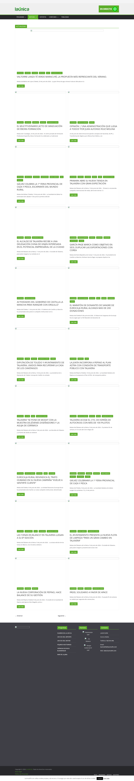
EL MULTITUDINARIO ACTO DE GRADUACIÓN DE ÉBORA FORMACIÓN (39, 127)
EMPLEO (94, 177)
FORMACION (35, 122)
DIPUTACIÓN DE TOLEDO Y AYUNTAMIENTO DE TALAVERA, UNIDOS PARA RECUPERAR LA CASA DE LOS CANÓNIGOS (40, 365)
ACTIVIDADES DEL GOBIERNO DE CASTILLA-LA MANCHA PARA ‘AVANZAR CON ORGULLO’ (40, 303)
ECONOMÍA (34, 73)
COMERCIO (80, 177)
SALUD (48, 73)
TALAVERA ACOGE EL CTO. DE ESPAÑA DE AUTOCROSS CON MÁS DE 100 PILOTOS (90, 421)
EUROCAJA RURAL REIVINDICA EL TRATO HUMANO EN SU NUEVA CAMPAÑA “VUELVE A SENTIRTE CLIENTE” (40, 480)
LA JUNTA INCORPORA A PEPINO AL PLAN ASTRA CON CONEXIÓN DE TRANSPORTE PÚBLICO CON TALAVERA (90, 365)
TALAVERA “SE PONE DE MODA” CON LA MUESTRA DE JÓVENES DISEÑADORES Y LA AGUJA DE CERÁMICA (38, 422)
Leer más (106, 778)
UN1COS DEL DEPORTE (64, 637)
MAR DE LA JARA (62, 654)
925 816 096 (110, 641)
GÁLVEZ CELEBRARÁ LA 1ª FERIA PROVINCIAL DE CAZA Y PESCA (92, 482)
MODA (100, 177)
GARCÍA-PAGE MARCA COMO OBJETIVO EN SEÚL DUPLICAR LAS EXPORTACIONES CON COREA (91, 247)
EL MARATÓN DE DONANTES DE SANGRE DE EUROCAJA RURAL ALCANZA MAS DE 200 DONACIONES (92, 308)
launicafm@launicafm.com (108, 647)
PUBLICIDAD (65, 17)
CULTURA (27, 358)
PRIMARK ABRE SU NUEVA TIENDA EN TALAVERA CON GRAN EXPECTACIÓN (88, 182)
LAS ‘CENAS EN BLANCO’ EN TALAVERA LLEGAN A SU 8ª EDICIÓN (40, 536)
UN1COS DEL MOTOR (63, 641)
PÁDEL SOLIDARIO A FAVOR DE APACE (88, 592)
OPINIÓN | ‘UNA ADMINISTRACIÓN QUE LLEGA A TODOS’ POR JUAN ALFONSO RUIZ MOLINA (93, 127)
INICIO (95, 775)
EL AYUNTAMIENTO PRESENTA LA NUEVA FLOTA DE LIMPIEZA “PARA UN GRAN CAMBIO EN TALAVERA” (93, 537)
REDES (45, 473)
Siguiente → (62, 616)
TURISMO (81, 240)
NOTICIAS (32, 17)
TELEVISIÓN (51, 473)
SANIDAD (104, 298)
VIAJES (86, 358)
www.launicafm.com (110, 651)
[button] (25, 17)
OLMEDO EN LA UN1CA (64, 633)
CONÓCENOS (53, 17)
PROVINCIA (42, 73)
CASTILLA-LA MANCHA (82, 122)
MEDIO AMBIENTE (54, 177)
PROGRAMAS (20, 17)
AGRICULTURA (28, 177)
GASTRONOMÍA (44, 177)
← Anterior (19, 616)
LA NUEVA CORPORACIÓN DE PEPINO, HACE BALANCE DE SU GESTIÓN (39, 594)
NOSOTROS (116, 775)
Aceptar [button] (100, 778)
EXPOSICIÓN (36, 177)
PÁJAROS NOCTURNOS (64, 644)
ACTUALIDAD (20, 73)
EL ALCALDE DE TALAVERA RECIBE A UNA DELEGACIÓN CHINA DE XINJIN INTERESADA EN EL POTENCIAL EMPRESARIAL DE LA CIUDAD (40, 244)
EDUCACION (28, 122)
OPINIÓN (92, 122)
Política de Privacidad (21, 774)
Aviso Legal (18, 771)
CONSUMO (27, 73)
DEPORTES (43, 17)
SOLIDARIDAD (111, 298)
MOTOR (98, 416)
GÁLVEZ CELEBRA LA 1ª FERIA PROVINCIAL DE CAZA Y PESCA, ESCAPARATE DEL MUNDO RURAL (39, 186)
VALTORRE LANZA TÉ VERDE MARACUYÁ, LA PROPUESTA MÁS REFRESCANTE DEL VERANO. (62, 76)
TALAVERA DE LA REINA (57, 73)
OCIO (62, 177)
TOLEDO (72, 301)
